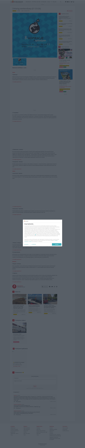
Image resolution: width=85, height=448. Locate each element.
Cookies (30, 241)
